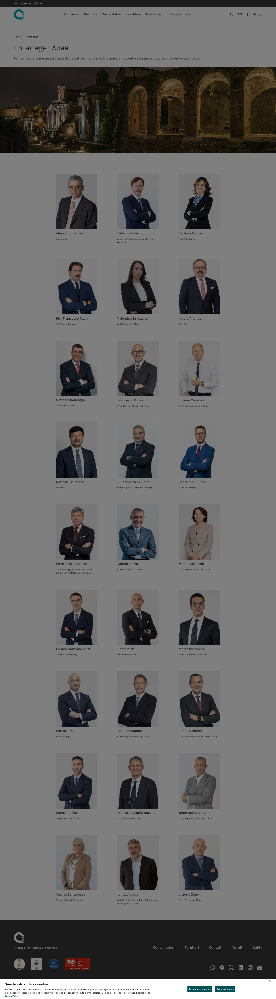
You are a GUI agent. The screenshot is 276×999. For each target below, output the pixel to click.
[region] (138, 989)
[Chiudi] (270, 981)
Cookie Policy (12, 996)
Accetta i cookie (225, 989)
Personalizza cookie (200, 989)
